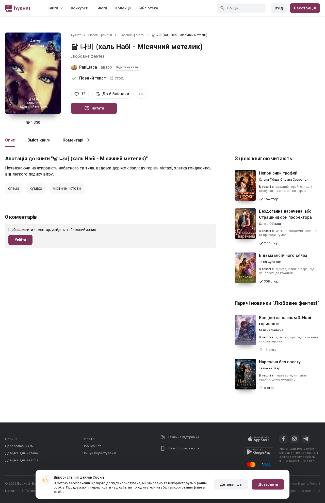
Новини (11, 439)
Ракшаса (88, 67)
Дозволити (268, 484)
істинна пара (298, 269)
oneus (13, 188)
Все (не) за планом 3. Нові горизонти (285, 320)
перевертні (283, 375)
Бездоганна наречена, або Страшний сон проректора (285, 214)
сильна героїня (270, 341)
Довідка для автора (22, 460)
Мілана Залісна (271, 330)
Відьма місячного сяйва (283, 255)
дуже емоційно (284, 379)
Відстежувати (127, 67)
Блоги (101, 8)
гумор (282, 235)
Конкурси (79, 8)
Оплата (88, 439)
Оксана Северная (294, 179)
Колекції (123, 8)
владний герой (286, 186)
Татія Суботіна (270, 262)
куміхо (35, 188)
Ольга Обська (270, 224)
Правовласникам (19, 446)
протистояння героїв (290, 191)
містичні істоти (67, 188)
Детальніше (230, 484)
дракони (281, 337)
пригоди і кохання (304, 337)
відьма (280, 269)
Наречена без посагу (280, 361)
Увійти (20, 240)
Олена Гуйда (269, 179)
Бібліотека (148, 8)
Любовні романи (100, 35)
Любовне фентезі (131, 35)
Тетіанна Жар (269, 368)
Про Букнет (92, 446)
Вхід (279, 8)
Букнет (76, 35)
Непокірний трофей (278, 173)
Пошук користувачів (100, 453)
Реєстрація (305, 8)
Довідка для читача (21, 453)
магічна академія (289, 231)
